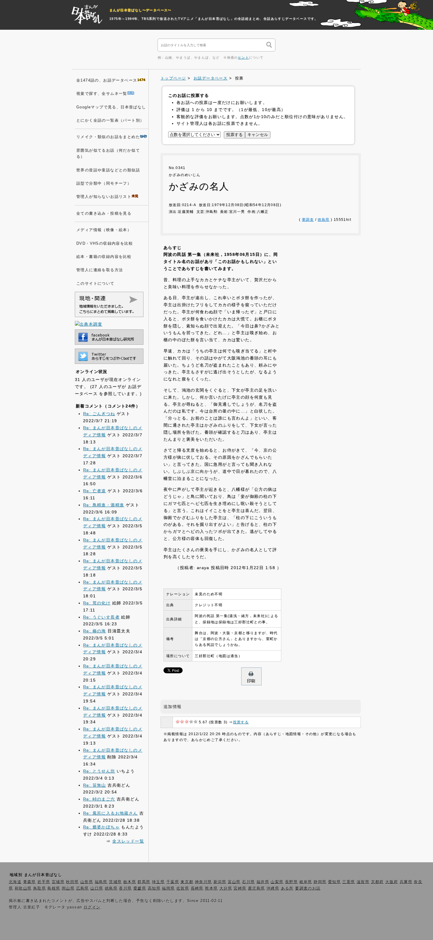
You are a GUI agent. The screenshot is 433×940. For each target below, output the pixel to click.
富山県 (234, 882)
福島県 (101, 882)
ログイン (92, 907)
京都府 (377, 882)
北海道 (15, 882)
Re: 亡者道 (94, 490)
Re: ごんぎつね (99, 413)
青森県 (29, 882)
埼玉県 (158, 882)
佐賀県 (182, 888)
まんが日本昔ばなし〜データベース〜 (140, 10)
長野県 (291, 882)
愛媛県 (139, 888)
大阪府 (391, 882)
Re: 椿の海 (94, 631)
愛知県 (334, 882)
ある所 (287, 888)
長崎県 (197, 888)
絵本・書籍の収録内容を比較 (103, 257)
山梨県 (277, 882)
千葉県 (172, 882)
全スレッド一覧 (128, 841)
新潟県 (220, 882)
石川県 (248, 882)
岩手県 (43, 882)
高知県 (154, 888)
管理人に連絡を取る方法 (99, 270)
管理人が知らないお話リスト (103, 197)
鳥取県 (39, 888)
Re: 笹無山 (94, 785)
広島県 (82, 888)
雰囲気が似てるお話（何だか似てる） (108, 153)
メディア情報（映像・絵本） (103, 230)
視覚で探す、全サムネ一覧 (101, 94)
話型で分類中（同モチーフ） (103, 183)
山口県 (96, 888)
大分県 (225, 888)
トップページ (173, 78)
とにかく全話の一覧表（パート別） (110, 120)
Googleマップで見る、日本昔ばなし (111, 107)
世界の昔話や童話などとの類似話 (108, 170)
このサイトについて (95, 283)
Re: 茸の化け (96, 603)
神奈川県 (203, 882)
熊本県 (211, 888)
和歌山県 (23, 888)
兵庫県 (406, 882)
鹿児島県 (256, 888)
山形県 (86, 882)
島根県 (53, 888)
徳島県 (323, 220)
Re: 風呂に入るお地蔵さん (110, 813)
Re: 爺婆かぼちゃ (101, 827)
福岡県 (168, 888)
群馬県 (144, 882)
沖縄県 (273, 888)
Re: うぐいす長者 (101, 617)
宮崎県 (240, 888)
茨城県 (115, 882)
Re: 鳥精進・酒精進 (103, 505)
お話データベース (210, 78)
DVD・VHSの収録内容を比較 (104, 243)
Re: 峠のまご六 (99, 799)
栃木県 (129, 882)
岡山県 (68, 888)
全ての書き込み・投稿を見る (103, 213)
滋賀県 (363, 882)
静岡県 (320, 882)
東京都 (187, 882)
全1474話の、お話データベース (106, 80)
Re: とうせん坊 (99, 771)
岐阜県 (306, 882)
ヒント (243, 57)
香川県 (125, 888)
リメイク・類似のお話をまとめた (108, 137)
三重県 (348, 882)
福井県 (263, 882)
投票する (241, 722)
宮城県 (58, 882)
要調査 (308, 220)
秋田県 (72, 882)
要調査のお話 (307, 888)
